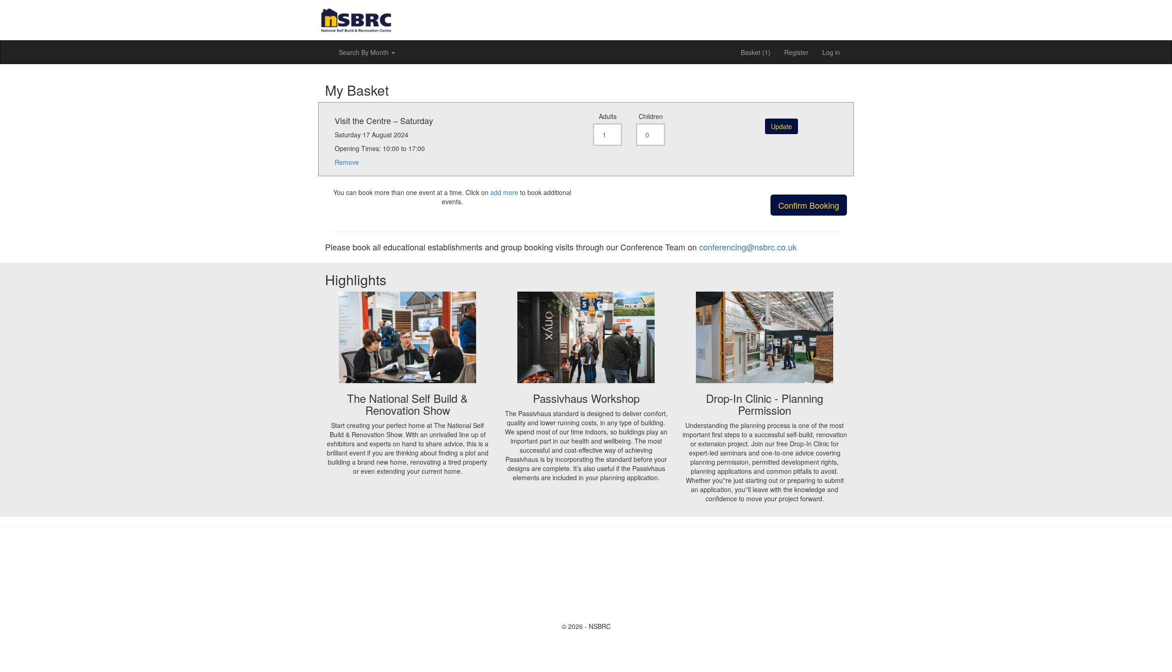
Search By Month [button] (365, 52)
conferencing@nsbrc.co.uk (748, 247)
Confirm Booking (808, 205)
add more (504, 192)
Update (781, 126)
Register (796, 52)
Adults (608, 116)
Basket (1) (755, 52)
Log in (831, 52)
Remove (347, 162)
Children (651, 116)
